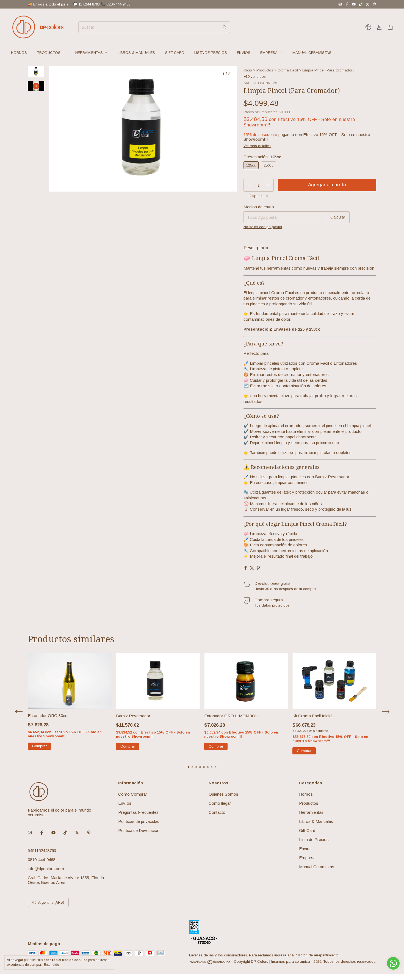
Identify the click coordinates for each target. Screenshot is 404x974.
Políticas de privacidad (138, 821)
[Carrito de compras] (390, 27)
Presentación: (262, 156)
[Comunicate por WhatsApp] (393, 963)
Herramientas (89, 53)
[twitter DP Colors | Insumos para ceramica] (367, 4)
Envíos (124, 803)
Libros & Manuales (136, 53)
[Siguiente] (39, 213)
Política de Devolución (138, 830)
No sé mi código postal (262, 227)
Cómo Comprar (132, 794)
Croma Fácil (288, 70)
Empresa (269, 53)
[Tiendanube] (210, 963)
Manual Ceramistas (311, 53)
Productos (48, 53)
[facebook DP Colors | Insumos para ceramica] (347, 4)
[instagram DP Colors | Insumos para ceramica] (340, 4)
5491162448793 (42, 850)
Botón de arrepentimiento (318, 955)
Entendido (51, 965)
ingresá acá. (284, 955)
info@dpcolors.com (46, 868)
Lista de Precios (210, 53)
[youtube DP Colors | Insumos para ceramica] (354, 4)
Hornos (19, 53)
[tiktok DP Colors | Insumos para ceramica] (361, 4)
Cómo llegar (220, 803)
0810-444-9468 (41, 859)
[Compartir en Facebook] (245, 568)
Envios (243, 53)
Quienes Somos (223, 794)
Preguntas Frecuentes (138, 812)
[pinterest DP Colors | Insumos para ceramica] (374, 4)
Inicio (247, 70)
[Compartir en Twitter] (252, 568)
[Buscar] (224, 27)
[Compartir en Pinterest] (258, 568)
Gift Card (174, 53)
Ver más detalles (257, 146)
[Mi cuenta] (379, 27)
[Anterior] (32, 213)
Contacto (217, 812)
